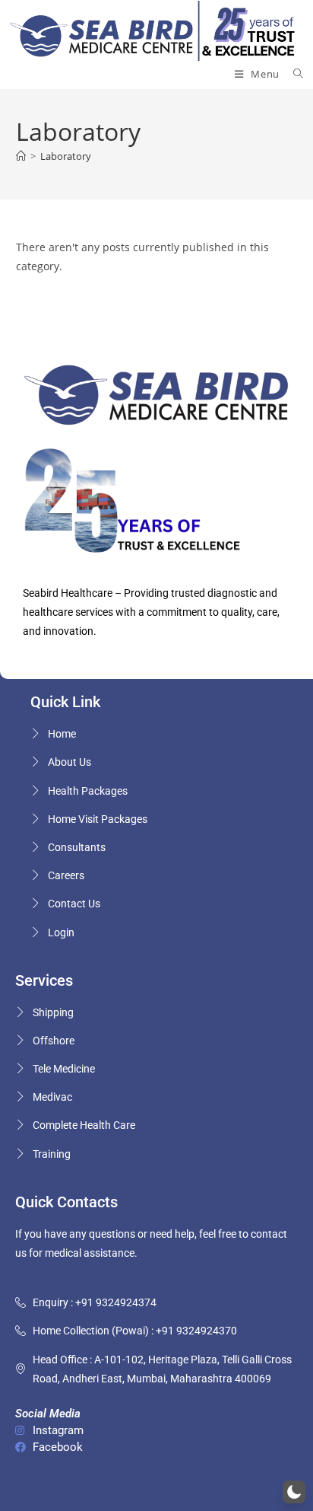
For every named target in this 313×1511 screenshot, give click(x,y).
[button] (294, 1492)
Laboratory (65, 156)
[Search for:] (293, 74)
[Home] (21, 156)
